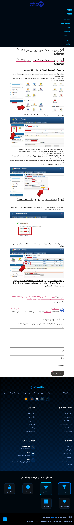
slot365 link (55, 309)
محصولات (67, 36)
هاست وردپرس (67, 417)
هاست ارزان (68, 413)
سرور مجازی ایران (67, 421)
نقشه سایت (30, 521)
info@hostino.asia (24, 455)
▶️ (26, 399)
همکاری (70, 465)
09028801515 (25, 449)
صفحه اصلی (66, 19)
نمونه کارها (67, 32)
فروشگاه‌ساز (68, 428)
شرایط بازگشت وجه (45, 521)
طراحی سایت (68, 432)
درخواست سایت (65, 23)
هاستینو (53, 517)
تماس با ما (67, 40)
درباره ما (68, 44)
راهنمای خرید (31, 413)
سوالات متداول (30, 432)
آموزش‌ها (32, 424)
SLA (37, 521)
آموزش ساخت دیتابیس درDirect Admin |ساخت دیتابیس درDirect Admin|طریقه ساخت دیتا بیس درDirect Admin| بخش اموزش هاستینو (38, 283)
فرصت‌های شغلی (67, 461)
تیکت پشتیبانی (30, 421)
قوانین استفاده (67, 454)
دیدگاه (61, 327)
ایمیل (62, 358)
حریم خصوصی (68, 457)
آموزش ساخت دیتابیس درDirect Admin (40, 199)
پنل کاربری (32, 417)
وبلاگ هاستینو (30, 428)
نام (63, 350)
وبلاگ (68, 27)
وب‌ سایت (61, 365)
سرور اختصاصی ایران (66, 424)
